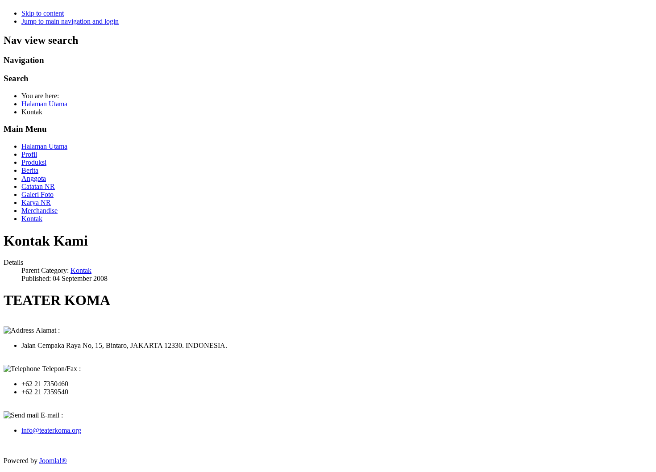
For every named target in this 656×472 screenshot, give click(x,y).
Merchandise (39, 210)
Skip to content (42, 13)
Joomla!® (53, 460)
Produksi (33, 162)
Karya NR (36, 202)
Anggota (33, 178)
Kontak (31, 218)
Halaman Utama (44, 146)
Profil (29, 154)
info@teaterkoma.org (51, 430)
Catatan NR (38, 186)
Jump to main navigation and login (70, 21)
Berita (29, 170)
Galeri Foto (37, 194)
